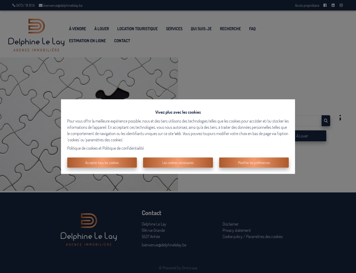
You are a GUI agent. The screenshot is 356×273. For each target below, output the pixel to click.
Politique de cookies (82, 148)
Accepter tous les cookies (102, 162)
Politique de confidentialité (123, 148)
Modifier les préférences (254, 162)
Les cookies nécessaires (178, 162)
